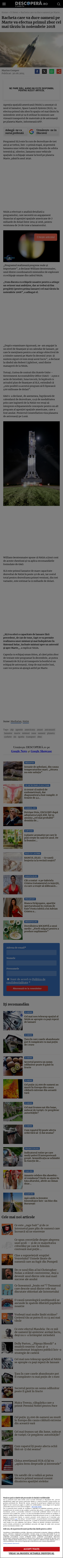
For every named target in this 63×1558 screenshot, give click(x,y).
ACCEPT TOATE (32, 1549)
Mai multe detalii (37, 1506)
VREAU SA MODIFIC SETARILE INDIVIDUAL (31, 1553)
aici (16, 1519)
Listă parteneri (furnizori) (11, 1543)
